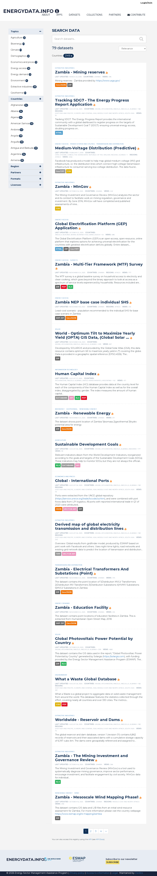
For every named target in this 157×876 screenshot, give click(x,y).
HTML (59, 133)
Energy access (61, 144)
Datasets (74, 14)
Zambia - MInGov (71, 186)
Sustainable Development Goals (86, 444)
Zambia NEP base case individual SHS (91, 302)
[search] (141, 38)
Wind (76, 793)
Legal (115, 873)
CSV (69, 171)
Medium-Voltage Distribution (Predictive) (95, 148)
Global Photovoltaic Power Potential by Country (94, 640)
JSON (58, 509)
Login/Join (146, 3)
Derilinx (139, 873)
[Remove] (71, 56)
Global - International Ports (82, 480)
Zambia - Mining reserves (80, 72)
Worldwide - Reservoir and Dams (87, 719)
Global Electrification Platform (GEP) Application (91, 226)
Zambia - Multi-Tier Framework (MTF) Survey (99, 264)
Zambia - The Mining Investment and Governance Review (91, 757)
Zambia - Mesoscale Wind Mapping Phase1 (96, 797)
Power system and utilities (82, 144)
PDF (64, 287)
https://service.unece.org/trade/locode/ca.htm (80, 498)
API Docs (100, 839)
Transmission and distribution (110, 144)
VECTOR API (70, 509)
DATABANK (61, 398)
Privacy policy (77, 873)
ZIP (70, 85)
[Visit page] (52, 859)
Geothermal (72, 409)
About (46, 14)
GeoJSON (61, 85)
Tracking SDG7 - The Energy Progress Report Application (92, 102)
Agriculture (60, 440)
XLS (70, 287)
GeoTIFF (60, 171)
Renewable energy (88, 409)
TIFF (58, 554)
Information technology (66, 370)
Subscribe (112, 862)
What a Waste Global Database (86, 679)
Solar (57, 329)
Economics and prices (65, 476)
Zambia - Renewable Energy (82, 413)
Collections (94, 14)
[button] (25, 32)
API (71, 398)
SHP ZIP (60, 318)
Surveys (74, 260)
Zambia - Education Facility (81, 607)
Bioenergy (60, 409)
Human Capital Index (75, 374)
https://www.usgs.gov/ (108, 80)
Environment (61, 675)
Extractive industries (64, 68)
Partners (115, 14)
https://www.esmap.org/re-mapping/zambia (78, 814)
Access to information (98, 873)
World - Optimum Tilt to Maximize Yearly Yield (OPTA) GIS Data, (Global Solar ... (95, 335)
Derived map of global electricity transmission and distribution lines (89, 526)
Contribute (137, 14)
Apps (59, 14)
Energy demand (62, 603)
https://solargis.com (113, 656)
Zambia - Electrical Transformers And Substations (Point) (92, 571)
